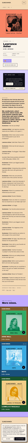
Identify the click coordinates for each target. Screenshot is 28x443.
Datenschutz (22, 434)
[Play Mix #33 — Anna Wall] (23, 332)
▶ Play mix (7, 60)
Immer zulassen (18, 83)
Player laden (9, 83)
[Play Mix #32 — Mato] (23, 367)
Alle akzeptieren (20, 438)
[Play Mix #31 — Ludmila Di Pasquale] (23, 402)
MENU (24, 2)
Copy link (8, 290)
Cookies (5, 435)
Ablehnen (8, 438)
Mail (14, 290)
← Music (4, 7)
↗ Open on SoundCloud (10, 65)
